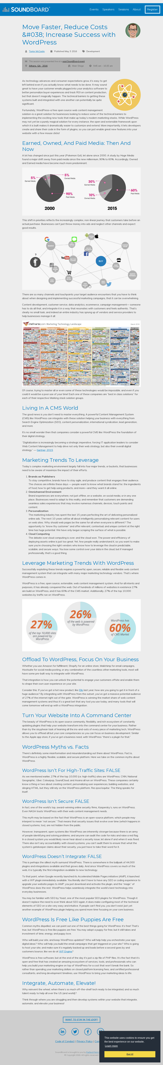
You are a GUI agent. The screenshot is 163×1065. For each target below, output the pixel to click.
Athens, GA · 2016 (38, 65)
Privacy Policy (85, 1041)
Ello (81, 690)
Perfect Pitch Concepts (96, 1052)
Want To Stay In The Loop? (81, 1019)
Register (152, 9)
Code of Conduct (64, 1041)
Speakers (108, 9)
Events (94, 9)
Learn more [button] (111, 1046)
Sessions (123, 9)
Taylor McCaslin (37, 51)
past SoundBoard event (74, 61)
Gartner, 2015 (45, 450)
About (137, 9)
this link (106, 382)
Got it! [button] (130, 1054)
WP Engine (65, 951)
